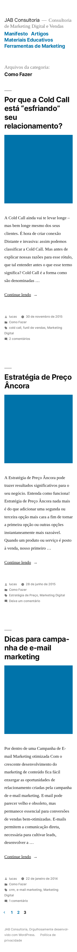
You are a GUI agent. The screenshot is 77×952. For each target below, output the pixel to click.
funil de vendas (34, 328)
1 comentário (18, 901)
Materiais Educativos (28, 40)
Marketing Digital (52, 595)
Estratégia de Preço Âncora (38, 381)
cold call (15, 328)
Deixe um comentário (24, 601)
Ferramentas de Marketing (34, 46)
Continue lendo (21, 294)
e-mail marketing (29, 890)
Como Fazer (18, 322)
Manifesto (16, 34)
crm (12, 890)
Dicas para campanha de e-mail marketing (36, 648)
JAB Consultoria (22, 20)
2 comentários (19, 339)
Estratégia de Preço (23, 595)
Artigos (40, 34)
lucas (13, 316)
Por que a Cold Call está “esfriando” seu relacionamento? (36, 113)
